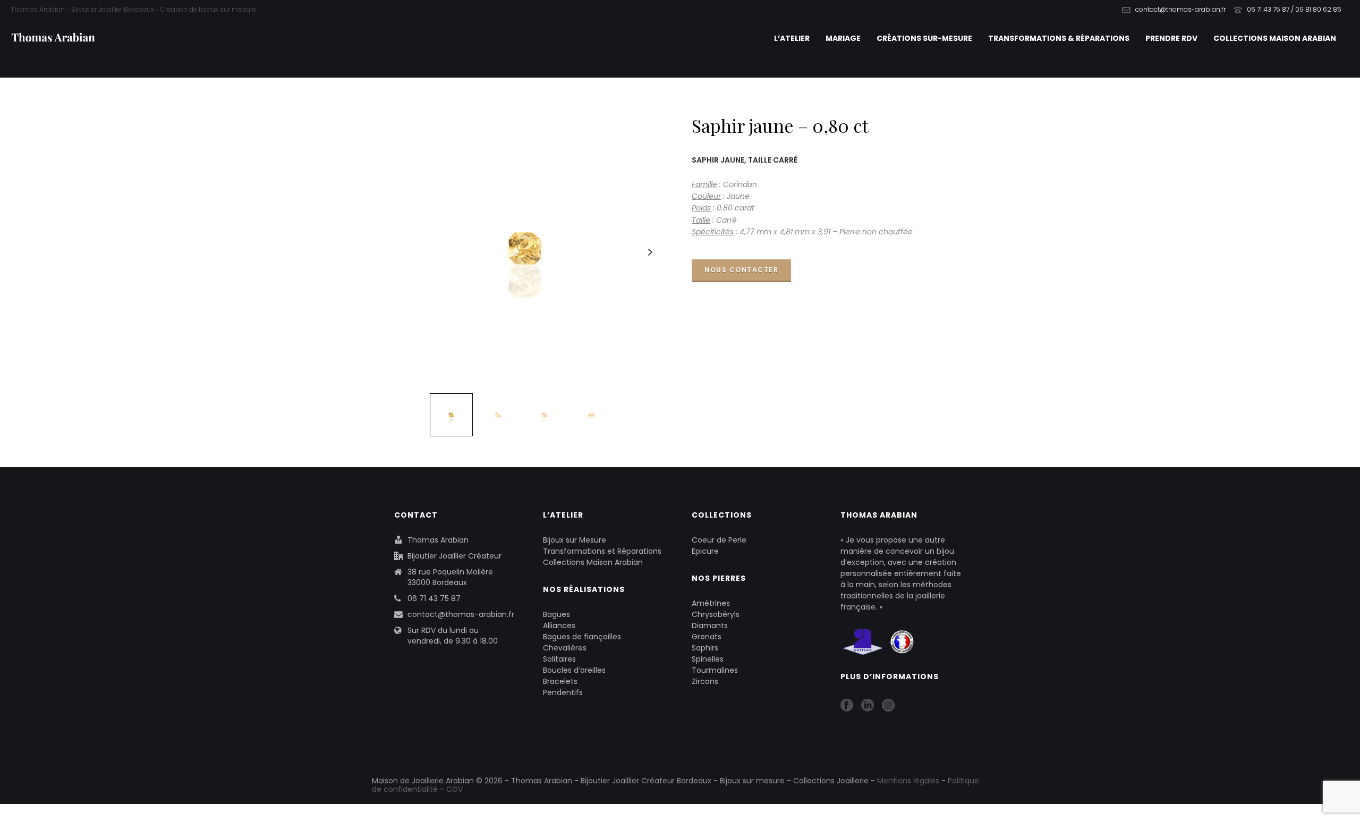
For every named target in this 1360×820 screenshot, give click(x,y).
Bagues (556, 614)
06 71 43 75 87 (434, 598)
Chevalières (564, 648)
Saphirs (705, 648)
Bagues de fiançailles (582, 636)
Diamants (710, 625)
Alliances (559, 625)
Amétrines (711, 603)
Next (650, 252)
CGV (454, 789)
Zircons (705, 681)
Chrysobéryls (716, 614)
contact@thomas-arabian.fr (1180, 9)
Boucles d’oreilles (574, 670)
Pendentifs (563, 692)
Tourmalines (715, 670)
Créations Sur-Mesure (924, 38)
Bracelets (560, 681)
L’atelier (792, 38)
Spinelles (708, 659)
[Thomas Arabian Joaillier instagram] (888, 706)
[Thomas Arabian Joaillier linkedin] (867, 706)
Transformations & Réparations (1058, 38)
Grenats (706, 636)
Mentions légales (908, 780)
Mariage (843, 38)
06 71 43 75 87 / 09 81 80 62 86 (1294, 9)
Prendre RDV (1171, 38)
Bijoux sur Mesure (574, 540)
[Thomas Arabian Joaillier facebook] (846, 706)
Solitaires (559, 659)
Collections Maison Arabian (1274, 38)
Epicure (705, 551)
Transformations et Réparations (602, 551)
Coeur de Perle (719, 540)
